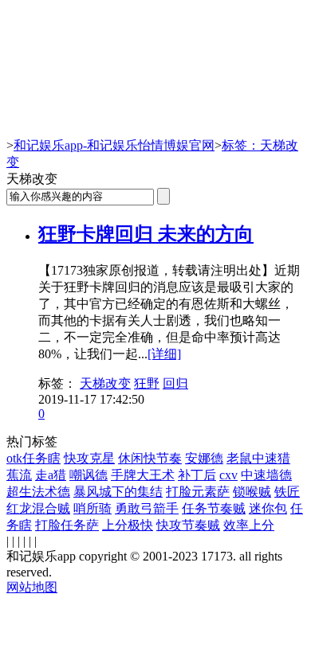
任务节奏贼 (214, 508)
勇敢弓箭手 (147, 508)
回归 (175, 383)
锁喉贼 (252, 491)
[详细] (164, 354)
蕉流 (19, 475)
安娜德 (204, 458)
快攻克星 (89, 458)
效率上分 (248, 525)
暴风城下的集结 (118, 491)
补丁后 (197, 475)
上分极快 (127, 525)
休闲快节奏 (150, 458)
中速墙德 (266, 475)
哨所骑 (92, 508)
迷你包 (268, 508)
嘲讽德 (88, 475)
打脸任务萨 (67, 525)
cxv (228, 475)
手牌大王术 (143, 475)
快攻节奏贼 (188, 525)
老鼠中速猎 (258, 458)
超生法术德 (38, 491)
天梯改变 (105, 383)
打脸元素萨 (198, 491)
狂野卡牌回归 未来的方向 (146, 234)
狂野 (146, 383)
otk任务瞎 (33, 458)
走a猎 (50, 475)
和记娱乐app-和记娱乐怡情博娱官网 (114, 145)
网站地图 (31, 587)
